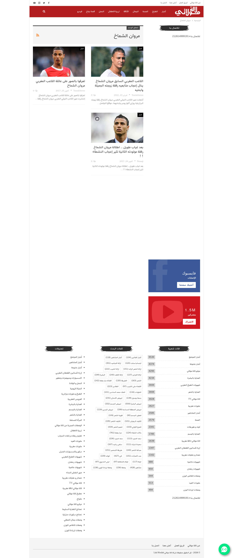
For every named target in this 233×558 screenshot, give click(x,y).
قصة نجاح (90, 11)
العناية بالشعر (194, 392)
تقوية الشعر (115, 415)
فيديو (79, 11)
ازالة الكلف (116, 374)
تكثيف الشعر (112, 421)
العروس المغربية (75, 399)
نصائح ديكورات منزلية (72, 514)
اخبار (140, 48)
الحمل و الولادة (75, 383)
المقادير (112, 386)
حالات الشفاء (133, 432)
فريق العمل (183, 2)
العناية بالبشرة (193, 378)
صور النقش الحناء (74, 472)
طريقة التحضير (113, 450)
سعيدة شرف (133, 444)
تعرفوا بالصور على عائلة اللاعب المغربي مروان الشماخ (60, 83)
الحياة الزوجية (76, 388)
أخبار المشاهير (194, 413)
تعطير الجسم (134, 415)
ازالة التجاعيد (113, 363)
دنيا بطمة (116, 432)
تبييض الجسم (113, 403)
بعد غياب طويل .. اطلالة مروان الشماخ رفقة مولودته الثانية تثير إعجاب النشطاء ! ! (118, 152)
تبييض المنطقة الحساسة (129, 409)
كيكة (137, 461)
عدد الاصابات (133, 456)
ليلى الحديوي (102, 461)
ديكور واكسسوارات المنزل (70, 451)
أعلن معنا (173, 2)
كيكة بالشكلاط (121, 461)
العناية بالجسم (194, 434)
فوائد (105, 456)
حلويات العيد (194, 483)
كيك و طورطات (193, 427)
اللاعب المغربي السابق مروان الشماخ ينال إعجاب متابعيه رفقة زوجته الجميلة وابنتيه (119, 86)
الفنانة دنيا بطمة (103, 380)
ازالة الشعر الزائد (132, 369)
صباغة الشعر (133, 450)
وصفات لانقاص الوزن (191, 476)
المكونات (135, 392)
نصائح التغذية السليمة (72, 509)
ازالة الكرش (134, 374)
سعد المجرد (134, 438)
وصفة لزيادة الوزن (102, 467)
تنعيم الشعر (115, 427)
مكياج (79, 499)
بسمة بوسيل (133, 398)
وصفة (121, 467)
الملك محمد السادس (114, 392)
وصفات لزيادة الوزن (191, 490)
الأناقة (126, 11)
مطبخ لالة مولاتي (74, 493)
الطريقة (121, 380)
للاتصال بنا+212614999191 (186, 36)
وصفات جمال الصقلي (73, 520)
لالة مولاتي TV (194, 399)
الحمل (101, 11)
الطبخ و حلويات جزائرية (71, 394)
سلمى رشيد (115, 444)
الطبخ (155, 11)
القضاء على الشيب (132, 386)
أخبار (164, 11)
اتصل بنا (164, 2)
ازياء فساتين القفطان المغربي (187, 448)
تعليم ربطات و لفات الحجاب (70, 436)
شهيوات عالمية (193, 462)
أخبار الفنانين (133, 357)
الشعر (136, 380)
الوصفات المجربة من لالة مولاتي (68, 425)
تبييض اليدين (105, 409)
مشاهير (135, 467)
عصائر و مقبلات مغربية (191, 455)
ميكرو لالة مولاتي (193, 371)
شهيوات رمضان (193, 469)
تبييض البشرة (133, 403)
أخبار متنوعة (195, 364)
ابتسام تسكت (133, 363)
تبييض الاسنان (114, 398)
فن (118, 456)
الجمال (136, 11)
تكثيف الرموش (133, 421)
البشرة (99, 374)
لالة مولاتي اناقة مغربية (191, 441)
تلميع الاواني (134, 427)
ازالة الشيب (112, 369)
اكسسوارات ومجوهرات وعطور (69, 378)
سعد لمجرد (116, 438)
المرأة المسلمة (76, 420)
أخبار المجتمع (194, 357)
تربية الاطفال (114, 11)
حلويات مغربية (194, 406)
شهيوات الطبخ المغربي (190, 385)
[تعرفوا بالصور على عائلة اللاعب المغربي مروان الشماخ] (59, 62)
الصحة (145, 11)
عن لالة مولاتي (195, 2)
